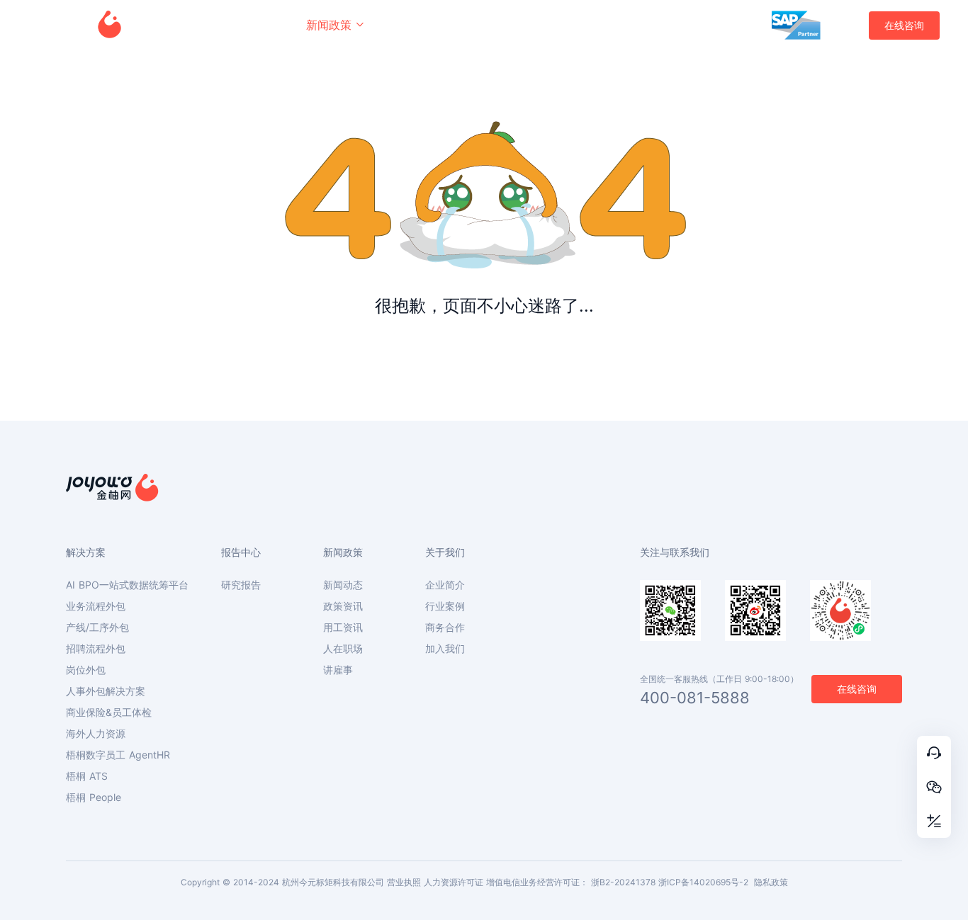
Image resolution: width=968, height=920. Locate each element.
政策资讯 (343, 606)
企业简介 (445, 585)
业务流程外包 (95, 606)
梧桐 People (93, 797)
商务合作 (445, 627)
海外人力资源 (95, 734)
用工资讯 (343, 627)
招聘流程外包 (95, 649)
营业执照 (404, 882)
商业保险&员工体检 (109, 712)
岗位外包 (86, 670)
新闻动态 (343, 585)
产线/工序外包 (97, 627)
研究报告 (241, 585)
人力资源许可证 (453, 882)
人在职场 (343, 649)
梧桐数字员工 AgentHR (118, 755)
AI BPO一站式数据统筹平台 (127, 585)
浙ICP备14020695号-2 (703, 882)
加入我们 (445, 649)
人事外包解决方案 (105, 691)
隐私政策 (771, 882)
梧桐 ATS (87, 776)
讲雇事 (338, 670)
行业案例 (445, 606)
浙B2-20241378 (623, 882)
